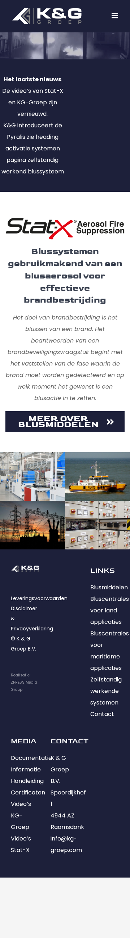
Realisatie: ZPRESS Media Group (24, 682)
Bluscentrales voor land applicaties (109, 610)
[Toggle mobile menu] (115, 15)
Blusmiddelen (109, 587)
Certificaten (28, 792)
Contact (102, 714)
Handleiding (27, 781)
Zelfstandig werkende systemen (106, 691)
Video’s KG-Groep (21, 815)
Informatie (26, 769)
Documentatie (31, 758)
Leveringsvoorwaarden (39, 598)
